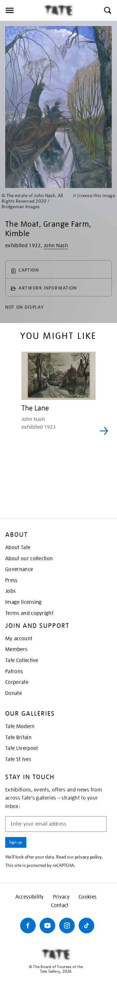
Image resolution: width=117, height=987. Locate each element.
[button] (107, 10)
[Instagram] (67, 925)
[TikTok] (86, 925)
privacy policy (88, 857)
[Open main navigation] (22, 10)
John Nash (56, 245)
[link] (34, 201)
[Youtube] (47, 925)
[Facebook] (28, 925)
